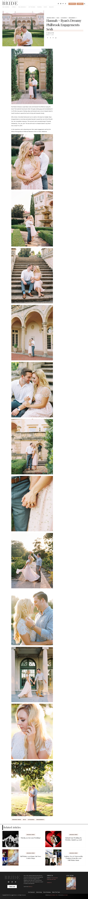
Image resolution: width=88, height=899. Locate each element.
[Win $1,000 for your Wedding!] (10, 839)
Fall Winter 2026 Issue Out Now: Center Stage (30, 857)
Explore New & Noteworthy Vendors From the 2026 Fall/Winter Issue (73, 858)
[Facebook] (58, 4)
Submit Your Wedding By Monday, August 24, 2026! (73, 839)
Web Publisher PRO (53, 895)
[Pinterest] (63, 4)
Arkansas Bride (51, 17)
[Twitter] (50, 38)
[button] (85, 4)
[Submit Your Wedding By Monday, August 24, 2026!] (53, 839)
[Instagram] (60, 4)
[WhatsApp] (56, 38)
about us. (30, 886)
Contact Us (49, 882)
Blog (58, 17)
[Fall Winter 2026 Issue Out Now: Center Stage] (10, 857)
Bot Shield (66, 895)
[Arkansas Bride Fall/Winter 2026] (71, 883)
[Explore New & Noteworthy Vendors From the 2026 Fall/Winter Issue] (53, 857)
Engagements (72, 17)
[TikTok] (65, 4)
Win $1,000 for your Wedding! (31, 838)
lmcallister (51, 32)
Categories (64, 17)
